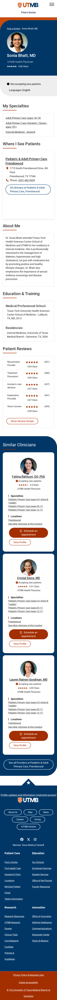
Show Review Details (22, 421)
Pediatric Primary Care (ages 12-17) (25, 510)
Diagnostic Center (40, 934)
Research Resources (14, 916)
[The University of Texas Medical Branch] (28, 5)
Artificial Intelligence (42, 922)
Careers (20, 819)
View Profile (19, 542)
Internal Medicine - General (20, 132)
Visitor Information (14, 899)
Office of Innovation (41, 916)
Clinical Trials (11, 934)
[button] (51, 4)
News (46, 812)
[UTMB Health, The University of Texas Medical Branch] (28, 801)
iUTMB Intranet (28, 826)
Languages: (15, 90)
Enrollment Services (41, 868)
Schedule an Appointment (29, 532)
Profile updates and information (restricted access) (28, 795)
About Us (12, 812)
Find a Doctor (28, 12)
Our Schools (38, 862)
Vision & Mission (40, 941)
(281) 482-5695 (26, 180)
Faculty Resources (41, 886)
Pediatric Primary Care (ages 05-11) (25, 506)
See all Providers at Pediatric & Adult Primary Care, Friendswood (28, 764)
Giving (37, 819)
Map (30, 812)
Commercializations (42, 928)
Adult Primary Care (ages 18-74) (23, 118)
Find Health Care (13, 868)
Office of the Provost (42, 880)
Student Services (40, 874)
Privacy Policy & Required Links (28, 975)
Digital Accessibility (28, 982)
